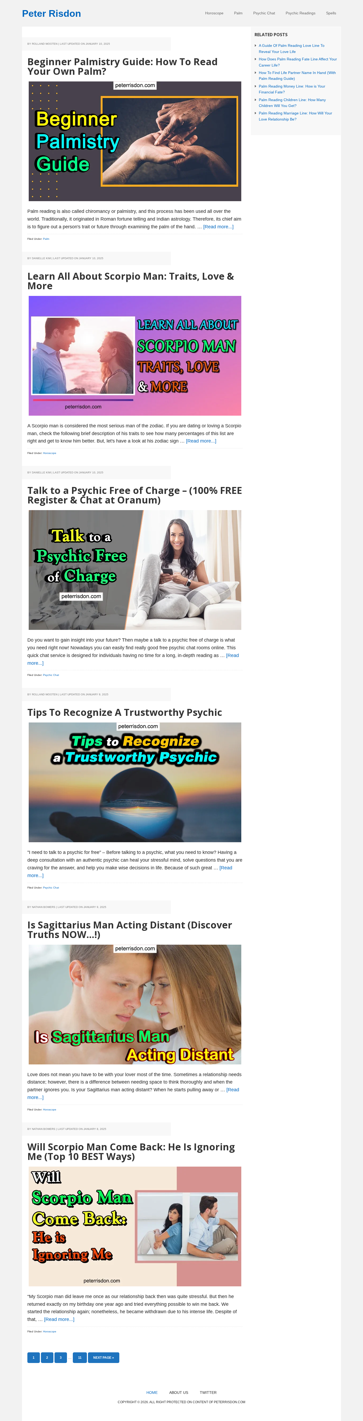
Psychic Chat (51, 675)
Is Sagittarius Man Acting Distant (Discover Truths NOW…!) (129, 929)
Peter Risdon (51, 13)
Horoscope (49, 453)
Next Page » (103, 1359)
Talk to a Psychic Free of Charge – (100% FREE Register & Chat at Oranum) (134, 495)
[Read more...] (218, 226)
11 (82, 1358)
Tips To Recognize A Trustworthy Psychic (124, 712)
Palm (46, 238)
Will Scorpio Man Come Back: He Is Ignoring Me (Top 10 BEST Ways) (131, 1151)
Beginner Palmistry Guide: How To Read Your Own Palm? (122, 66)
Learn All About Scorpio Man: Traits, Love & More (130, 281)
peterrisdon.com (229, 1402)
